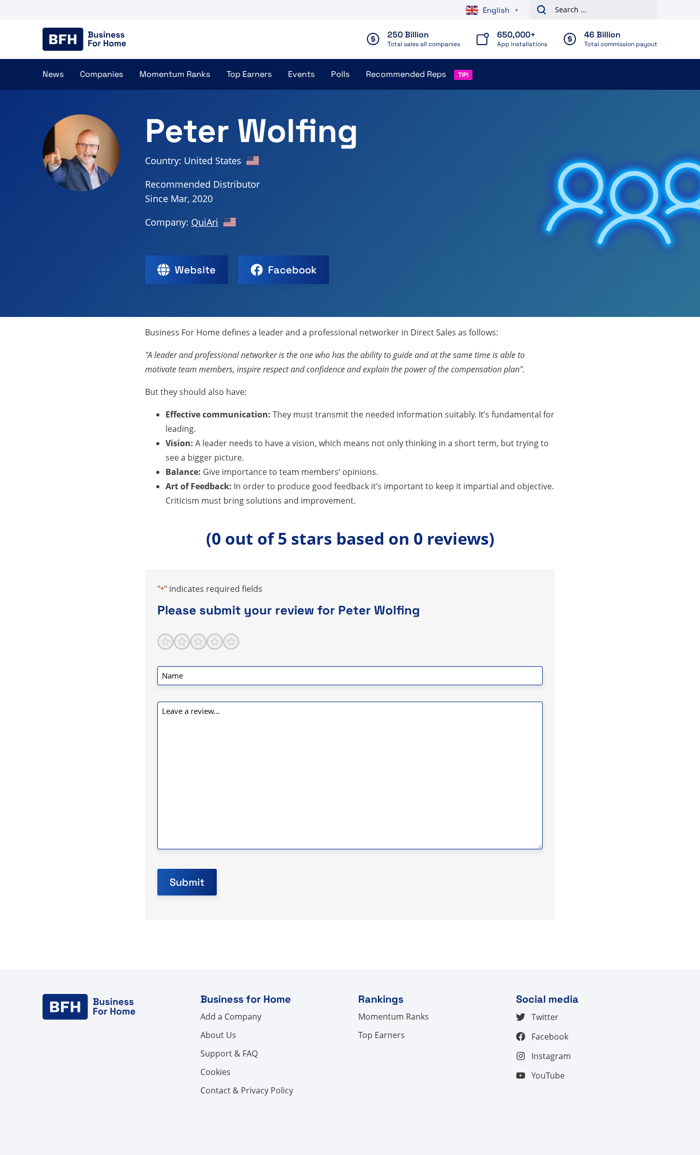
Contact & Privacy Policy (246, 1090)
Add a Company (230, 1016)
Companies (101, 74)
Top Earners (249, 74)
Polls (340, 74)
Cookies (215, 1072)
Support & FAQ (229, 1053)
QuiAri (204, 222)
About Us (218, 1035)
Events (301, 74)
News (53, 74)
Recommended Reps (406, 74)
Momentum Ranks (174, 74)
